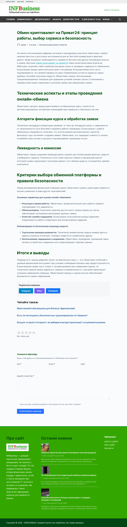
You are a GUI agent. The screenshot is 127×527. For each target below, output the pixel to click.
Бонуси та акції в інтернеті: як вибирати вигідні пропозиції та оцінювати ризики (61, 322)
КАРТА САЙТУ (10, 1)
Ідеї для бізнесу (42, 19)
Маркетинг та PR (71, 19)
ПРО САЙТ (20, 1)
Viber (39, 291)
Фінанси (57, 19)
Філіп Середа (48, 456)
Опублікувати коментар (30, 411)
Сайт (83, 364)
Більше (106, 19)
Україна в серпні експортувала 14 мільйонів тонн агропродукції (68, 453)
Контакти (29, 1)
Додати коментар (25, 376)
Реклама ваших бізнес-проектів (53, 45)
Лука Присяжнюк (49, 503)
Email (52, 364)
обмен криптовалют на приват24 (52, 63)
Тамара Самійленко (50, 478)
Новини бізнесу (24, 19)
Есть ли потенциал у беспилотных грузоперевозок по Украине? (52, 315)
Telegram (26, 291)
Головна (10, 19)
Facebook (53, 291)
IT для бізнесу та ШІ (91, 19)
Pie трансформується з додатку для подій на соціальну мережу (68, 475)
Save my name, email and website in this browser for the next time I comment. (50, 404)
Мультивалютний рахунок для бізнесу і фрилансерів (46, 308)
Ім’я (19, 364)
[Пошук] (120, 19)
